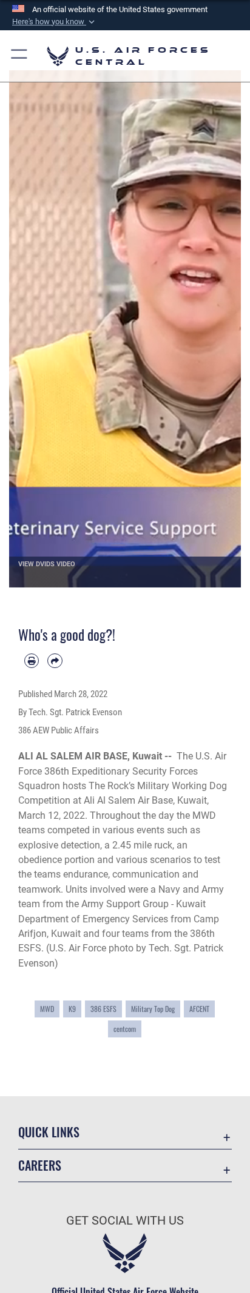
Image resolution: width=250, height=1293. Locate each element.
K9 (72, 1008)
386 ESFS (103, 1008)
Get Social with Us (125, 1221)
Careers (39, 1165)
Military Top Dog (153, 1008)
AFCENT (199, 1008)
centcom (124, 1028)
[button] (54, 22)
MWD (47, 1008)
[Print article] (31, 660)
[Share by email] (54, 660)
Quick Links (48, 1132)
